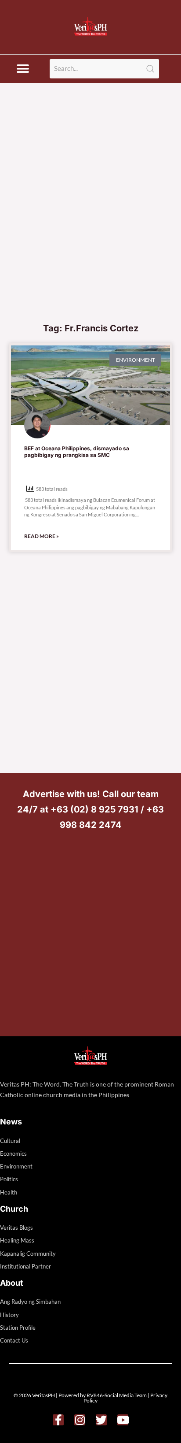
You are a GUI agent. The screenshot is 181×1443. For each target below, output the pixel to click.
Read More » (41, 536)
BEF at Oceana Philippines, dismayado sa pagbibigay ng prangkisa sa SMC (76, 452)
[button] (23, 69)
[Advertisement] (90, 222)
